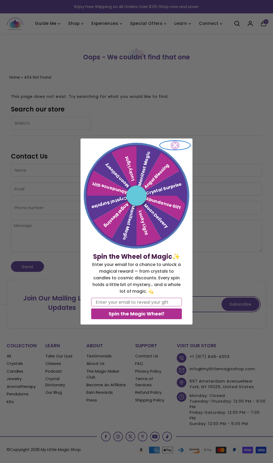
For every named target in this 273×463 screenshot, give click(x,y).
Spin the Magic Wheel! (136, 313)
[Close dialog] (175, 145)
